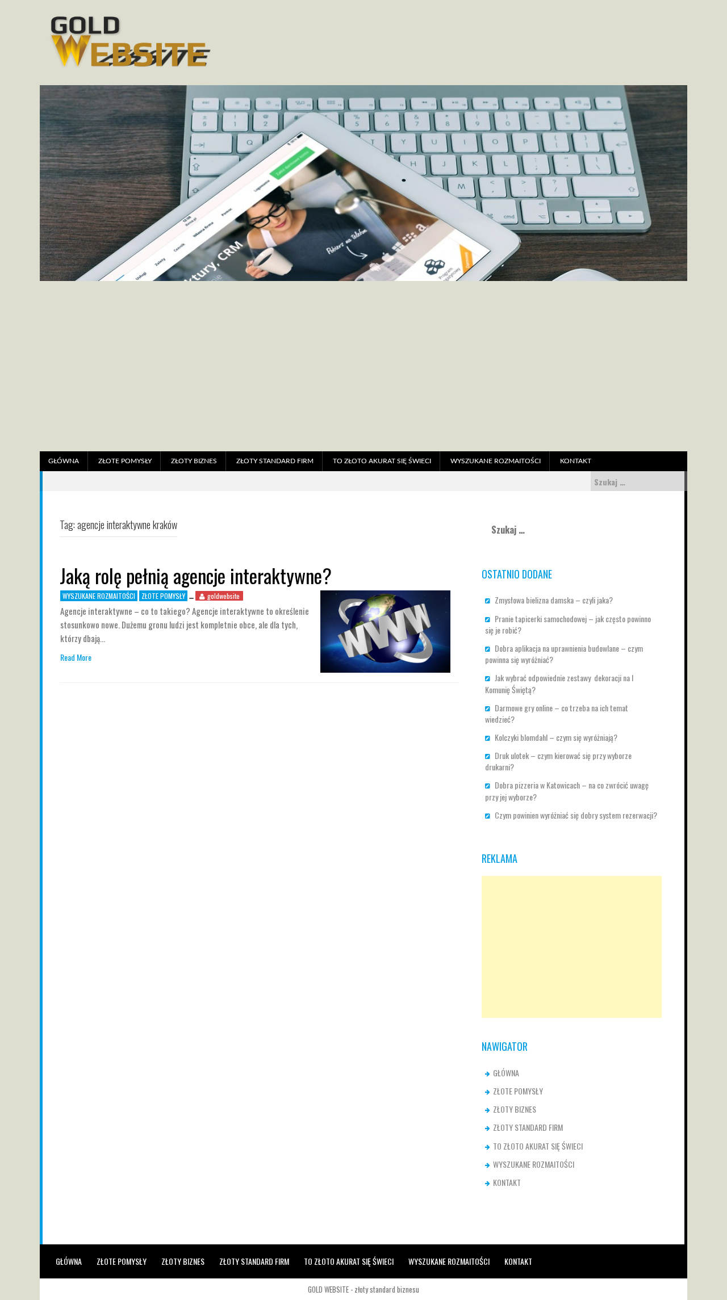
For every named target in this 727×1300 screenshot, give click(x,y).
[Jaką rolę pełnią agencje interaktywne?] (385, 630)
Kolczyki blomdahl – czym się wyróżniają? (556, 737)
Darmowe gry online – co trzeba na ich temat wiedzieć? (556, 713)
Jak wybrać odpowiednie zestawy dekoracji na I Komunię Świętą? (559, 683)
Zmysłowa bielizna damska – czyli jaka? (554, 600)
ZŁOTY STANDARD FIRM (275, 461)
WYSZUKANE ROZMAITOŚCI (495, 461)
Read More (75, 657)
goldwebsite (223, 596)
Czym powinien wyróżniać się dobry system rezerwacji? (576, 815)
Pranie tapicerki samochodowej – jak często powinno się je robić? (568, 624)
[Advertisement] (363, 366)
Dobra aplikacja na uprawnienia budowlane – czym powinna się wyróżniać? (564, 653)
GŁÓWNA (63, 461)
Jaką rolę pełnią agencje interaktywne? (196, 575)
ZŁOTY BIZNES (194, 461)
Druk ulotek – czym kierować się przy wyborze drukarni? (558, 761)
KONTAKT (575, 461)
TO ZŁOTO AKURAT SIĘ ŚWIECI (382, 461)
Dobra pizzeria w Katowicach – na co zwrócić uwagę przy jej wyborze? (567, 790)
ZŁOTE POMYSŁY (125, 461)
